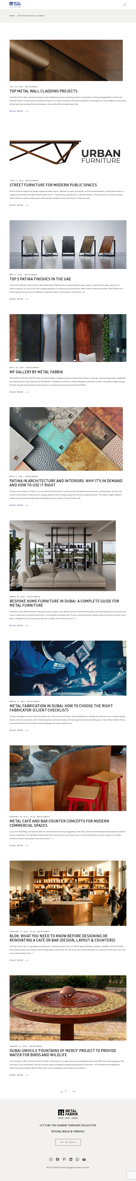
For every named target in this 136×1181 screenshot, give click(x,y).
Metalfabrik (32, 87)
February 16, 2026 (19, 931)
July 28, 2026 (16, 87)
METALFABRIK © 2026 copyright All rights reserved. (68, 1168)
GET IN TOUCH (68, 1142)
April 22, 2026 (17, 368)
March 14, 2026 (17, 701)
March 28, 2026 (17, 597)
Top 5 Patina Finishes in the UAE (40, 279)
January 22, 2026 (18, 1046)
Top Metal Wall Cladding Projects (43, 91)
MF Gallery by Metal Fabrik (36, 372)
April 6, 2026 (16, 476)
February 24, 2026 (19, 817)
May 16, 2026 (16, 275)
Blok (32, 817)
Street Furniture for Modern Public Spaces (53, 185)
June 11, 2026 (16, 181)
